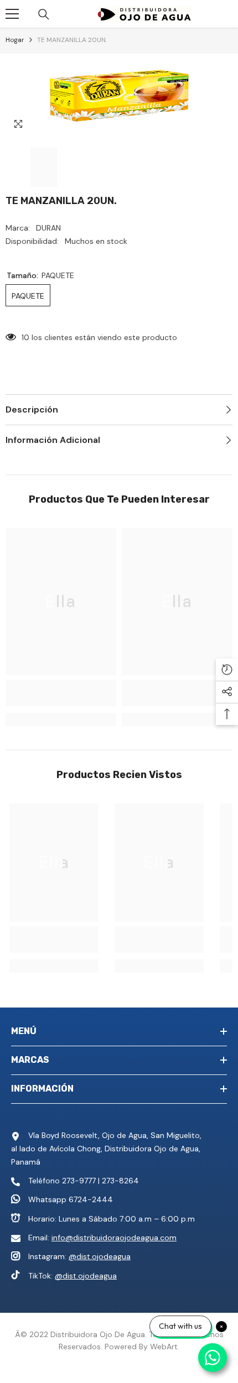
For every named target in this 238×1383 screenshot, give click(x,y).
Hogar (15, 39)
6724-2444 (91, 1199)
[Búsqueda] (43, 14)
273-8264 (120, 1181)
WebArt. (164, 1346)
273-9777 (79, 1181)
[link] (61, 693)
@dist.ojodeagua (100, 1256)
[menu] (12, 13)
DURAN (48, 228)
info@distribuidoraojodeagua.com (114, 1238)
